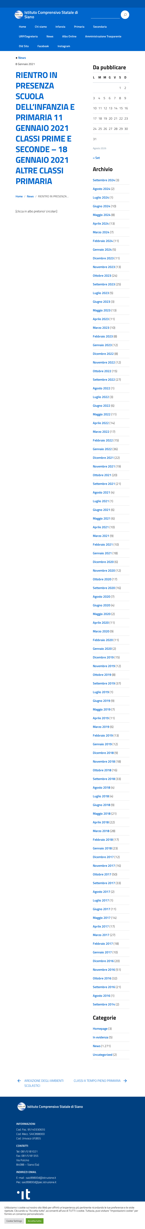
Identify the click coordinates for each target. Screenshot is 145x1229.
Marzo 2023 (101, 327)
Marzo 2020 (101, 631)
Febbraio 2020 (103, 640)
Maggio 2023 (102, 310)
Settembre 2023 (104, 284)
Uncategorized (102, 1054)
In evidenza (100, 1037)
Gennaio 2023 (102, 345)
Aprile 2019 (101, 718)
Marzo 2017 (101, 934)
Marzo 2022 (101, 431)
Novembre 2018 (104, 761)
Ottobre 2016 (102, 978)
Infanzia (60, 26)
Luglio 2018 (101, 796)
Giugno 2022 (101, 405)
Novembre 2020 (104, 570)
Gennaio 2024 (102, 249)
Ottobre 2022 (102, 371)
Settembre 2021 (104, 483)
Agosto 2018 (101, 787)
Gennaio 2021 (102, 553)
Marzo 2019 (101, 726)
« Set (96, 157)
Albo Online (69, 36)
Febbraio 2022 (103, 440)
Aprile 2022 (101, 423)
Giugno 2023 (101, 301)
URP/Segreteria (28, 36)
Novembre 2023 (104, 266)
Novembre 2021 (104, 466)
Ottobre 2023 (102, 275)
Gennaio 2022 (102, 449)
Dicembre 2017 (103, 857)
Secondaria (100, 26)
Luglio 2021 (101, 501)
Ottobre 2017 (102, 874)
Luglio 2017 (101, 900)
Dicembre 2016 (103, 961)
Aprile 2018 (101, 822)
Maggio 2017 (102, 917)
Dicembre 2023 (103, 258)
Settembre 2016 (104, 987)
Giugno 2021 (101, 509)
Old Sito (24, 46)
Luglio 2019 (101, 692)
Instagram (64, 46)
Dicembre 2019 (103, 657)
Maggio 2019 (102, 709)
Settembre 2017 (104, 883)
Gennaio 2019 (102, 744)
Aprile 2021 (101, 527)
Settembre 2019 (104, 683)
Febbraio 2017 (103, 943)
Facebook (43, 46)
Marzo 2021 (101, 535)
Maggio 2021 (102, 518)
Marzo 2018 (101, 830)
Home (22, 26)
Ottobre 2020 (102, 579)
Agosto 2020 (101, 596)
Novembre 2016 (104, 969)
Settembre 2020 (104, 587)
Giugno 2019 (101, 700)
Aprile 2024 (101, 223)
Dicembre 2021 (103, 457)
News (50, 36)
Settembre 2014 (104, 1004)
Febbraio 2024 (103, 240)
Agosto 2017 (101, 891)
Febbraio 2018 (103, 839)
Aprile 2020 (101, 622)
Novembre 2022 (104, 362)
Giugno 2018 (101, 804)
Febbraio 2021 (103, 544)
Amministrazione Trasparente (103, 36)
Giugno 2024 (101, 206)
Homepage (100, 1028)
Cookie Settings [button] (14, 1221)
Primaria (79, 26)
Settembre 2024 (104, 180)
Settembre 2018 (104, 778)
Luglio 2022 (101, 396)
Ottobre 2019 (102, 674)
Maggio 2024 (102, 214)
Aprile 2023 (101, 319)
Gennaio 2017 (102, 952)
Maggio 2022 (102, 414)
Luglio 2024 (101, 197)
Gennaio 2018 (102, 848)
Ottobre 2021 (102, 475)
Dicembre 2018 (103, 752)
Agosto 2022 (101, 388)
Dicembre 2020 (103, 561)
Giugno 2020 (101, 605)
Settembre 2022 (104, 379)
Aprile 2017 (101, 926)
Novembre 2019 (104, 666)
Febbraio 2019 (103, 735)
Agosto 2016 (101, 995)
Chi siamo (41, 26)
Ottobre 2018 (102, 770)
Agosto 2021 (101, 492)
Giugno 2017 (101, 909)
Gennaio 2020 (102, 648)
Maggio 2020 (102, 613)
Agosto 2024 (101, 188)
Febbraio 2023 (103, 336)
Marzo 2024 (101, 232)
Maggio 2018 (102, 813)
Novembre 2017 (104, 865)
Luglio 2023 (101, 293)
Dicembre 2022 (103, 353)
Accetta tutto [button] (34, 1221)
